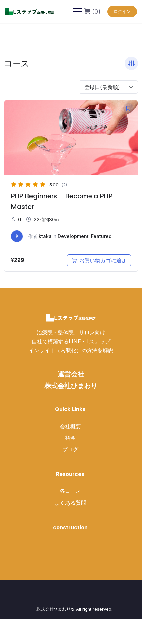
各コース (70, 491)
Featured (101, 236)
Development (73, 236)
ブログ (70, 449)
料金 (70, 438)
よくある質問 (70, 502)
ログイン (122, 11)
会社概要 (70, 426)
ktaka (45, 236)
